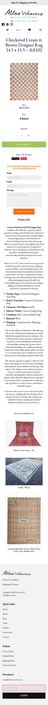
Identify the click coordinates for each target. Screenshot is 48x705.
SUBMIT (24, 695)
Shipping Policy (9, 660)
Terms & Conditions (11, 579)
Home (5, 609)
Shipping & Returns (11, 584)
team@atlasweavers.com (12, 679)
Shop (5, 618)
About (5, 614)
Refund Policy (8, 656)
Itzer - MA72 (24, 487)
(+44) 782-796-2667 (26, 21)
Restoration (7, 632)
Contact (6, 637)
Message (10, 190)
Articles (6, 627)
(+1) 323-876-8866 (26, 17)
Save (24, 159)
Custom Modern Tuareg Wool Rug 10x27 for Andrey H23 (24, 550)
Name (9, 173)
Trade (5, 623)
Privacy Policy (8, 651)
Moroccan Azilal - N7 (24, 450)
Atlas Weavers (16, 592)
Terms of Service (9, 665)
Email (9, 182)
